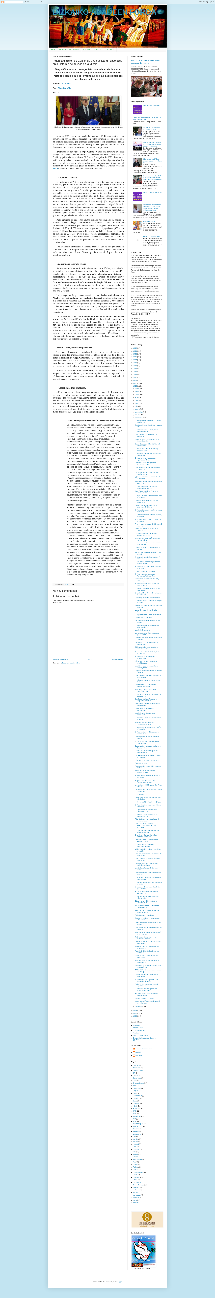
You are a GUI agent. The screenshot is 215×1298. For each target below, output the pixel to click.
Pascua (135, 1157)
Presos (135, 1169)
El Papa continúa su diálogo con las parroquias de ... (147, 733)
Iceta (134, 1114)
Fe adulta (136, 1033)
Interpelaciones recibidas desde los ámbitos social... (147, 947)
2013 (135, 357)
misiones (136, 1198)
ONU (134, 1147)
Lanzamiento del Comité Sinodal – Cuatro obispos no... (146, 611)
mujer (135, 1200)
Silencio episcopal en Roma (144, 998)
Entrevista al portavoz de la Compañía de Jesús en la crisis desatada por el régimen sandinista (152, 207)
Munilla (135, 1139)
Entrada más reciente (60, 659)
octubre (138, 415)
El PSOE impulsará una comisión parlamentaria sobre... (146, 487)
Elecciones (136, 1088)
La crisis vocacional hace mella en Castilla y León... (146, 667)
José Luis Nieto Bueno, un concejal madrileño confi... (147, 961)
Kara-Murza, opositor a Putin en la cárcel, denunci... (146, 492)
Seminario (136, 1177)
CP (134, 1073)
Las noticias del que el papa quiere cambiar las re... (147, 473)
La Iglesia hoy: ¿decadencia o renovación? (145, 714)
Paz (134, 1162)
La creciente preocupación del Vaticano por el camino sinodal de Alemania (152, 144)
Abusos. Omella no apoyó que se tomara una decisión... (146, 506)
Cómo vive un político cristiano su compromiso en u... (146, 902)
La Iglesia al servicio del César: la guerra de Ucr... (146, 501)
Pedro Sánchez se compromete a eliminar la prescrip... (146, 685)
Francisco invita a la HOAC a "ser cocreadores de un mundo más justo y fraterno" (152, 177)
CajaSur (136, 1075)
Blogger (119, 1282)
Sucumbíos (137, 1182)
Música (135, 1142)
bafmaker (138, 1055)
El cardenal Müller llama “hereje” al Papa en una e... (147, 584)
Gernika (135, 1098)
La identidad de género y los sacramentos (144, 709)
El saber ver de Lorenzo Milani (145, 571)
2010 (135, 348)
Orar (134, 1152)
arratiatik (138, 1052)
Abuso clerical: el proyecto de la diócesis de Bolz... (145, 771)
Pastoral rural (137, 1159)
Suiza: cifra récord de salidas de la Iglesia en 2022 (146, 529)
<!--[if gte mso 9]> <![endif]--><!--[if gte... (148, 802)
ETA (134, 1085)
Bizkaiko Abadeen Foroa (143, 1049)
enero (137, 389)
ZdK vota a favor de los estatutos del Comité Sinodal (147, 906)
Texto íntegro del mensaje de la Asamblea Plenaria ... (145, 938)
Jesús (135, 1121)
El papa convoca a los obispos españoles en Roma (145, 459)
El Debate (66, 84)
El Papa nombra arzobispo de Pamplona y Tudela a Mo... (145, 575)
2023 (135, 386)
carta (55, 168)
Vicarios (135, 1187)
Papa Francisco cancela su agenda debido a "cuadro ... (147, 911)
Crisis (135, 1081)
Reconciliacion (138, 1172)
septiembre (139, 412)
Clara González (65, 88)
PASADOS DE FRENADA (151, 236)
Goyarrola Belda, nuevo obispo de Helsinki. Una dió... (146, 840)
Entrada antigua (117, 659)
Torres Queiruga (138, 1185)
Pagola (135, 1154)
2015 (135, 363)
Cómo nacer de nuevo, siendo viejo (147, 760)
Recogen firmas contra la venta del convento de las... (146, 994)
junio (137, 403)
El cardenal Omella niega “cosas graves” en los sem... (146, 989)
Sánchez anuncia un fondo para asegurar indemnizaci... (146, 700)
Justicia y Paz (137, 1126)
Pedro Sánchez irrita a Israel (144, 915)
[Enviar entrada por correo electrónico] (72, 584)
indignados (137, 1195)
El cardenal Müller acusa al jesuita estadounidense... (146, 431)
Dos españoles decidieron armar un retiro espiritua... (147, 626)
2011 (135, 351)
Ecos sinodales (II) (141, 794)
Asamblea (136, 1065)
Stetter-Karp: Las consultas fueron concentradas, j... (146, 643)
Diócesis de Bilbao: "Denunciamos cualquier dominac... (146, 864)
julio (136, 406)
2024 (135, 1010)
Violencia (136, 1190)
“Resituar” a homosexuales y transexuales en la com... (144, 723)
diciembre (138, 1007)
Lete (134, 1136)
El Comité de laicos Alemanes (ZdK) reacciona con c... (147, 892)
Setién (135, 1180)
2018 (135, 371)
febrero (137, 391)
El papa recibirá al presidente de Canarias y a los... (146, 810)
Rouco (135, 1175)
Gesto (135, 1101)
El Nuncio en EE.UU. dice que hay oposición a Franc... (146, 449)
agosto (137, 409)
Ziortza (135, 1192)
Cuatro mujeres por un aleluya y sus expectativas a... (147, 956)
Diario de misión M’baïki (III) (152, 193)
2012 (135, 354)
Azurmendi (136, 1068)
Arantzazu (136, 1025)
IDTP (134, 1111)
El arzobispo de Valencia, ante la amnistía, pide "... (146, 657)
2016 (135, 366)
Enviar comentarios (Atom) (71, 663)
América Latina (138, 1028)
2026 (135, 1016)
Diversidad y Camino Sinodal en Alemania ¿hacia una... (146, 836)
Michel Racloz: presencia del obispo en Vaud (151, 128)
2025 (135, 1013)
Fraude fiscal (137, 1096)
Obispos (136, 1149)
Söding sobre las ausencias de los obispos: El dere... (146, 648)
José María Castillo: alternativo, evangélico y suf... (145, 690)
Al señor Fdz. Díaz (149, 221)
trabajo (135, 1203)
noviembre (139, 418)
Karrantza (136, 1131)
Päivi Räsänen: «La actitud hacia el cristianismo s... (147, 820)
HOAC (135, 1106)
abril (136, 397)
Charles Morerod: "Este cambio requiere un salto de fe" (152, 161)
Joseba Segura (138, 1124)
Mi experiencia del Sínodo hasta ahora (148, 615)
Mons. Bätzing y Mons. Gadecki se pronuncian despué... (146, 980)
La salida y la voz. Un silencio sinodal (147, 598)
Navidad (136, 1144)
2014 (135, 360)
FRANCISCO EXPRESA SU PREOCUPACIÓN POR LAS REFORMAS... (145, 825)
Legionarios (137, 1134)
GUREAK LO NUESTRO (92, 50)
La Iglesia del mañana (142, 630)
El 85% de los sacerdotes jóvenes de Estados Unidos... (147, 562)
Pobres (135, 1164)
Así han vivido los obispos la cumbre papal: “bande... (147, 985)
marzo (137, 394)
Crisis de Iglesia (138, 1083)
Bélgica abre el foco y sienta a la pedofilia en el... (146, 662)
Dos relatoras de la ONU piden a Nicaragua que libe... (146, 534)
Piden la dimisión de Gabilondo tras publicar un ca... (147, 952)
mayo (137, 400)
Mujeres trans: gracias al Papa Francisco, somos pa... (145, 781)
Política (135, 1167)
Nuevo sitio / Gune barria (151, 106)
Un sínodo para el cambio (143, 618)
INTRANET (110, 50)
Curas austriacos (138, 1030)
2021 (135, 380)
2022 (135, 383)
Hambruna (136, 1108)
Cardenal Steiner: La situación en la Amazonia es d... (147, 440)
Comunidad (137, 1078)
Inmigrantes (137, 1116)
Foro (134, 1093)
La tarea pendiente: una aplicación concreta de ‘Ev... (146, 751)
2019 (135, 374)
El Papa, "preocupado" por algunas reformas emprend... (147, 831)
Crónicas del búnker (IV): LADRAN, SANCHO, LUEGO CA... (147, 579)
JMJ (134, 1119)
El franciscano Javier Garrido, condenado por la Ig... (145, 845)
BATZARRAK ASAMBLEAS (69, 50)
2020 (135, 377)
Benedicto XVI (138, 1070)
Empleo (135, 1091)
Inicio (53, 50)
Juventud (136, 1129)
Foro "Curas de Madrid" (141, 1035)
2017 (135, 368)
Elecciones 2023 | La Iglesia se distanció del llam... (145, 463)
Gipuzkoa (136, 1103)
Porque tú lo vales (141, 763)
